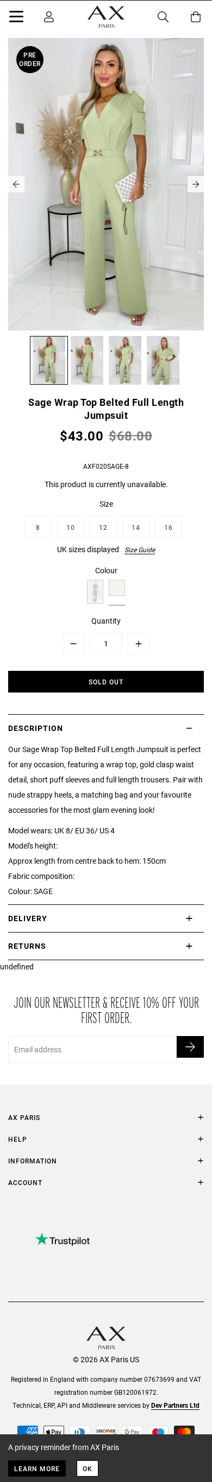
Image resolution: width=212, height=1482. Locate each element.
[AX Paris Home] (106, 17)
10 (70, 527)
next (196, 184)
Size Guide (139, 549)
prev (16, 184)
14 (136, 527)
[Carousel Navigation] (106, 184)
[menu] (16, 18)
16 (168, 527)
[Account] (49, 17)
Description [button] (35, 728)
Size (106, 504)
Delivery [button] (27, 918)
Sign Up (190, 1047)
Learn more (37, 1468)
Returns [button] (27, 946)
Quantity (106, 621)
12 (103, 527)
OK (87, 1468)
